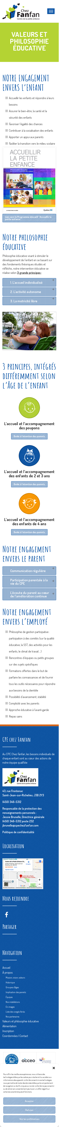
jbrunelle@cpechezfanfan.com (20, 825)
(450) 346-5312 (11, 802)
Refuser (29, 1110)
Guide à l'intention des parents (29, 436)
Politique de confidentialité (18, 832)
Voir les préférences (29, 1118)
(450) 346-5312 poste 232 (18, 821)
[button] (53, 1068)
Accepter (29, 1101)
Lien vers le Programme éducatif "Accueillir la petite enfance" (28, 218)
